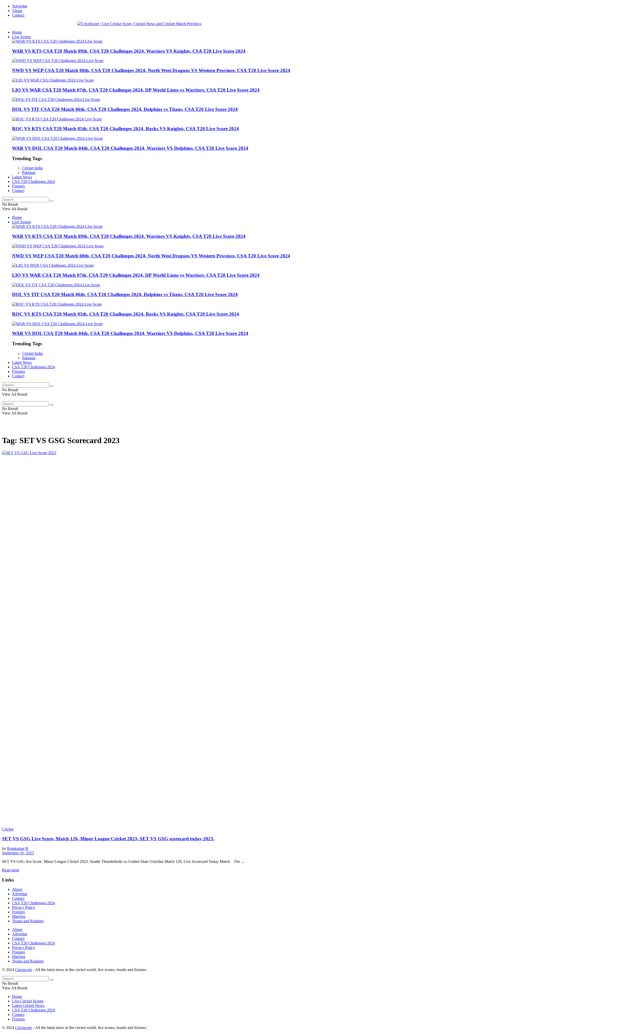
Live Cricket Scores (27, 1001)
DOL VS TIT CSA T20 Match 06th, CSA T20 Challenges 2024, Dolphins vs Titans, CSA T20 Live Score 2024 (125, 109)
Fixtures (18, 186)
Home (17, 32)
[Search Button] (51, 200)
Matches (18, 916)
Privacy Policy (23, 907)
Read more (10, 870)
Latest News (22, 177)
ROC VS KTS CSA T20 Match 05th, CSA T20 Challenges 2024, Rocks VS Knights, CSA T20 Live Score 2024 (125, 128)
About (17, 11)
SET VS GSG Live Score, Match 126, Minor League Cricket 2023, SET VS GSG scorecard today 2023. (108, 838)
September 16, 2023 (18, 853)
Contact (18, 15)
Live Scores (21, 37)
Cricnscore (23, 970)
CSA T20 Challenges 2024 (33, 181)
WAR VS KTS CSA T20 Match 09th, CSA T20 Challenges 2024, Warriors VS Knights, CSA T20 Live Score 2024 (129, 51)
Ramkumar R (17, 848)
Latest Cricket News (28, 1005)
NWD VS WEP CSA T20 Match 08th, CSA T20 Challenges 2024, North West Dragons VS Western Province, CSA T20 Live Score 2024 (151, 70)
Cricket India (32, 168)
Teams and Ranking (28, 921)
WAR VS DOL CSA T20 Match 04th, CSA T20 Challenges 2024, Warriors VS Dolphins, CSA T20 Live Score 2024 (130, 148)
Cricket (8, 829)
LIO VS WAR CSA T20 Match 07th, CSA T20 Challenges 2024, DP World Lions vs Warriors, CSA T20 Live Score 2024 (136, 90)
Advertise (19, 6)
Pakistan (28, 172)
